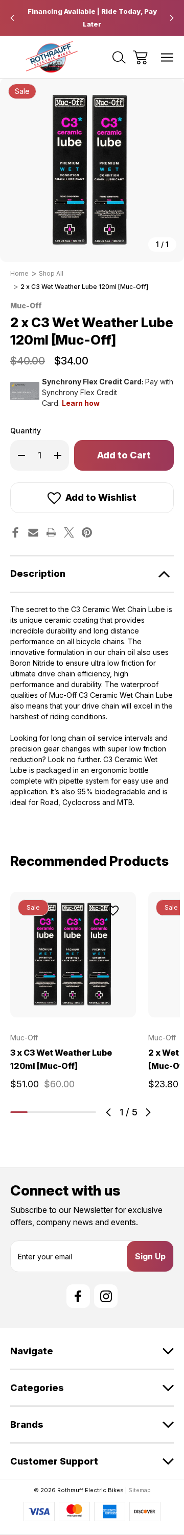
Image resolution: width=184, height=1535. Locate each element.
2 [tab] (36, 1112)
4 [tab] (70, 1112)
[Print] (51, 532)
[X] (69, 532)
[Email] (33, 532)
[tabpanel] (73, 995)
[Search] (119, 57)
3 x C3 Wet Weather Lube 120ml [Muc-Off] (61, 1059)
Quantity (25, 430)
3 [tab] (53, 1112)
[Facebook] (15, 532)
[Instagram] (106, 1296)
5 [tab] (87, 1112)
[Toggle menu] (167, 57)
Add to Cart (73, 1005)
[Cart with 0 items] (140, 57)
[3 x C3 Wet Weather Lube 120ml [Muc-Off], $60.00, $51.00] (73, 954)
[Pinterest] (87, 532)
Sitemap (139, 1490)
